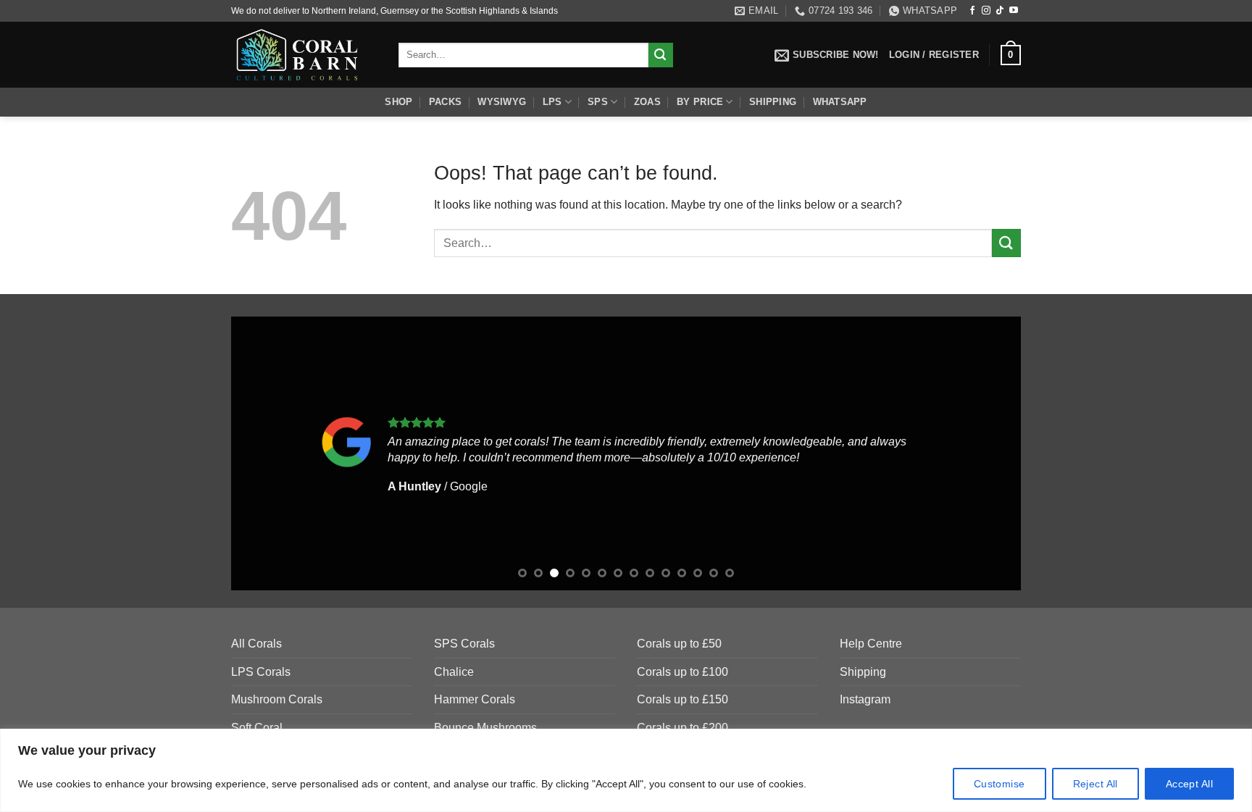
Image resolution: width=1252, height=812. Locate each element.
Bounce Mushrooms (485, 727)
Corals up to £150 (682, 699)
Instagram (865, 699)
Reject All (1095, 784)
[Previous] (265, 453)
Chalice (454, 672)
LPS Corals (261, 672)
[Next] (987, 453)
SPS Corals (464, 643)
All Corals (256, 643)
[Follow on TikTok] (1000, 11)
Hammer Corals (474, 699)
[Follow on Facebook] (972, 11)
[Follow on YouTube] (1013, 11)
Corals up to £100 (682, 672)
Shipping (772, 101)
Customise (999, 784)
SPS (598, 101)
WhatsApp (840, 101)
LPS (552, 101)
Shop (398, 101)
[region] (626, 770)
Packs (445, 101)
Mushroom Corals (276, 699)
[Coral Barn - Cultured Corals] (304, 55)
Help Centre (871, 643)
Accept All (1189, 784)
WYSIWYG (501, 101)
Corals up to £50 (679, 643)
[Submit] (660, 55)
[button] (827, 55)
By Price (700, 101)
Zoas (647, 101)
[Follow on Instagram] (986, 11)
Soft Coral (257, 727)
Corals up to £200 (682, 727)
